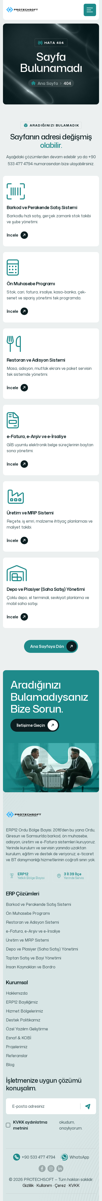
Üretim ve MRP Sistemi (30, 513)
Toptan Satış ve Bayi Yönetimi (33, 958)
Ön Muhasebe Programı (31, 283)
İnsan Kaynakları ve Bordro (30, 967)
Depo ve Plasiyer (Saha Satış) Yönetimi (46, 589)
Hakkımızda (16, 993)
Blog (10, 1064)
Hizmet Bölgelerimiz (24, 1011)
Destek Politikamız (23, 1020)
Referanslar (17, 1055)
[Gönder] (88, 1106)
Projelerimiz (16, 1046)
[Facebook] (42, 1168)
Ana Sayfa (48, 83)
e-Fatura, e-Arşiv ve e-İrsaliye (36, 436)
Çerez (60, 1185)
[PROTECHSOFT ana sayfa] (23, 9)
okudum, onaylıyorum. (47, 1125)
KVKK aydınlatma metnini (30, 1125)
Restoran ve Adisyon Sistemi (36, 360)
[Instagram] (51, 1168)
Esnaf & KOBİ (18, 1038)
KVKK (74, 1185)
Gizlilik (28, 1185)
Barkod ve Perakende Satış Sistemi (42, 207)
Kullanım (44, 1185)
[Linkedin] (59, 1168)
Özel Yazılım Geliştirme (27, 1029)
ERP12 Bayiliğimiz (22, 1002)
